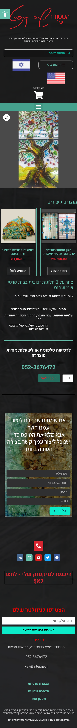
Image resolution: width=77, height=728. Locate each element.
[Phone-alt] (38, 546)
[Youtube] (38, 557)
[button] (5, 14)
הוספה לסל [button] (59, 271)
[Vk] (20, 557)
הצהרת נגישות (38, 691)
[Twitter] (47, 557)
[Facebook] (57, 557)
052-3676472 (38, 367)
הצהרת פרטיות (38, 683)
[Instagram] (29, 557)
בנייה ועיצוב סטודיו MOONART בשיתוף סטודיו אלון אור (39, 720)
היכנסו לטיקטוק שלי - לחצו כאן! (38, 577)
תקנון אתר (38, 698)
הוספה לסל (49, 378)
